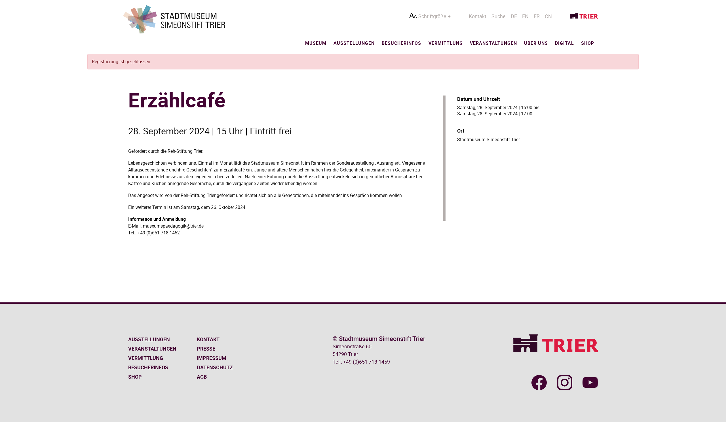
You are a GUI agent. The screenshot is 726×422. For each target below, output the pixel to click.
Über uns (536, 43)
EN (525, 16)
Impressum (211, 358)
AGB (202, 376)
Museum (315, 43)
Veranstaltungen (493, 43)
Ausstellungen (354, 43)
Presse (206, 348)
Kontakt (477, 16)
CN (548, 16)
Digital (564, 43)
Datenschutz (215, 367)
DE (514, 16)
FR (537, 16)
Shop (587, 43)
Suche (498, 16)
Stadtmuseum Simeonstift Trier (488, 139)
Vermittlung (446, 43)
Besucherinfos (401, 43)
